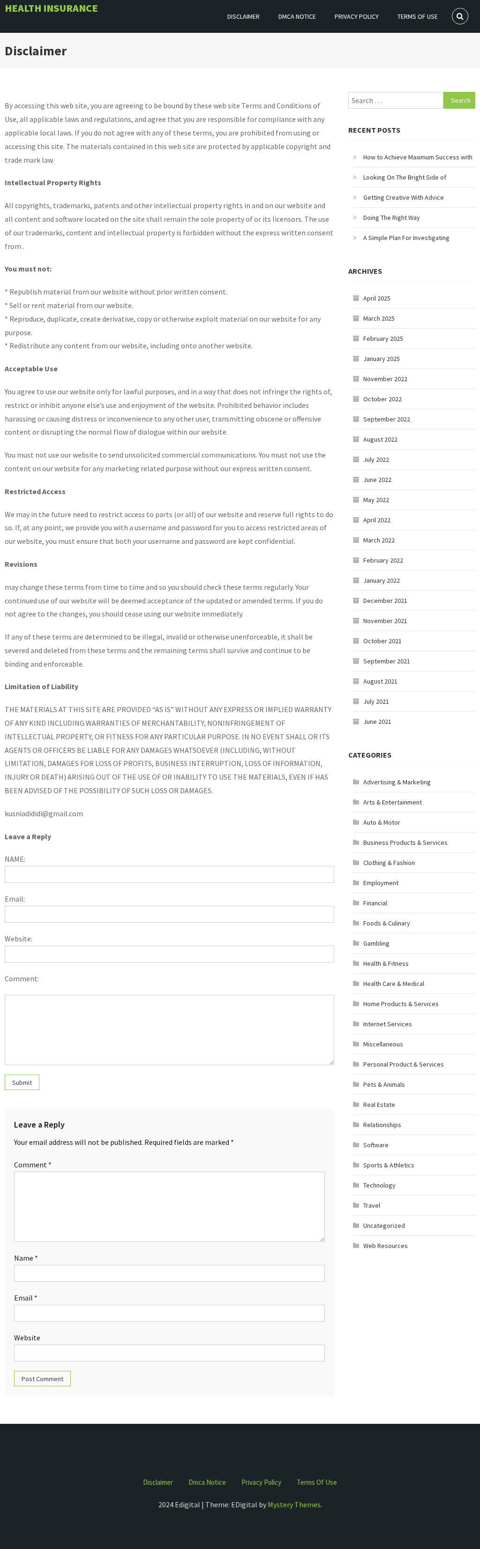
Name (26, 1258)
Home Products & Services (401, 1004)
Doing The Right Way (391, 217)
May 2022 (376, 500)
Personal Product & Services (403, 1064)
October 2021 (382, 641)
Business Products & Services (405, 842)
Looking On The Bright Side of (404, 177)
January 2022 (381, 580)
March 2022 (379, 540)
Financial (375, 903)
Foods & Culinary (386, 923)
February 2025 (383, 338)
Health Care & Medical (393, 983)
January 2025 (381, 358)
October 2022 (382, 399)
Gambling (376, 943)
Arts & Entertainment (392, 802)
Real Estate (379, 1104)
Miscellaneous (383, 1044)
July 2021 (376, 701)
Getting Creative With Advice (403, 197)
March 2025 (379, 318)
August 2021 (380, 681)
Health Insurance (51, 8)
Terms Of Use (418, 16)
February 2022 (383, 560)
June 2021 (377, 721)
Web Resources (385, 1245)
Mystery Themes (294, 1504)
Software (376, 1145)
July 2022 (376, 459)
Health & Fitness (386, 963)
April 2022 (376, 520)
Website (27, 1337)
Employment (380, 883)
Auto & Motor (381, 822)
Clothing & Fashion (389, 862)
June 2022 (377, 479)
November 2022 (385, 379)
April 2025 (376, 298)
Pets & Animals (384, 1084)
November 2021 (385, 621)
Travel (371, 1205)
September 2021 (386, 661)
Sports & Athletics (388, 1165)
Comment (33, 1164)
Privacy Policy (357, 16)
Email (26, 1297)
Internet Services (387, 1024)
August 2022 (380, 439)
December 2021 (385, 600)
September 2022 (386, 419)
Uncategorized (384, 1225)
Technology (379, 1185)
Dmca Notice (297, 16)
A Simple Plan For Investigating (406, 237)
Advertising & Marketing (397, 782)
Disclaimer (243, 16)
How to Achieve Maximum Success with (417, 157)
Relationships (382, 1124)
